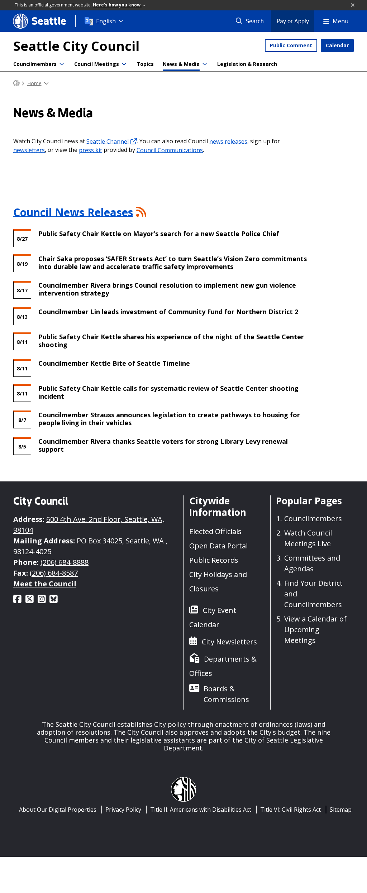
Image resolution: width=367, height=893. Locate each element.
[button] (353, 5)
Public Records (213, 560)
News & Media (181, 64)
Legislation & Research (247, 64)
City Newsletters (229, 642)
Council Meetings (96, 64)
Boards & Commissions (226, 694)
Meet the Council (44, 584)
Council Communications (170, 150)
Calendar (337, 45)
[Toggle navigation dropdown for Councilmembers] (61, 64)
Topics (145, 64)
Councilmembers (35, 64)
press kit (90, 150)
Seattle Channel (107, 141)
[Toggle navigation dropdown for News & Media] (204, 64)
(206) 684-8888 (64, 562)
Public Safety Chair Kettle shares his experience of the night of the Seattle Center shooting (171, 340)
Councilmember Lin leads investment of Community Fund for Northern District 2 (168, 311)
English (106, 21)
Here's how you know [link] (117, 5)
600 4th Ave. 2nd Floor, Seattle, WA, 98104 (88, 524)
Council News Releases (73, 212)
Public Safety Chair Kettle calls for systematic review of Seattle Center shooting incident (168, 392)
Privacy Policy (123, 809)
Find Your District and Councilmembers (313, 593)
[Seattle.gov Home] (16, 83)
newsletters (29, 150)
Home (34, 83)
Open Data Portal (218, 546)
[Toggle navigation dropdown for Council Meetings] (124, 64)
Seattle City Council (76, 46)
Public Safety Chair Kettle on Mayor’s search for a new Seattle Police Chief (159, 233)
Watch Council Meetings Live (308, 538)
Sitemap (341, 809)
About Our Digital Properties (57, 809)
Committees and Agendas (312, 563)
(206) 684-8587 (54, 573)
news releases (228, 141)
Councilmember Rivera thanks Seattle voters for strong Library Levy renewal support (163, 445)
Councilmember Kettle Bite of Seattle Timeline (114, 363)
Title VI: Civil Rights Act (290, 809)
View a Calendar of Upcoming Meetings (315, 629)
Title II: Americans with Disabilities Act (200, 809)
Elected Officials (215, 531)
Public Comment (291, 45)
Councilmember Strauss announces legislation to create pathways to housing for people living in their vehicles (169, 418)
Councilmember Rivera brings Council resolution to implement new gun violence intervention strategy (167, 288)
